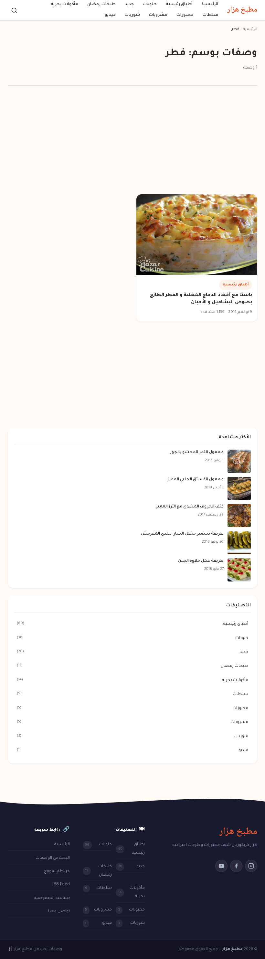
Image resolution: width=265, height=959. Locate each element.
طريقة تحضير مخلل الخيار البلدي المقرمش (182, 534)
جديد (129, 4)
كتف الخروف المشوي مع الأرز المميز (190, 507)
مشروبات (158, 15)
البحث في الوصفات (53, 858)
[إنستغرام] (251, 866)
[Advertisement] (132, 141)
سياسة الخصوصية (52, 898)
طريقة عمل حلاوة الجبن (201, 561)
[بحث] (14, 10)
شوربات (132, 15)
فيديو (110, 15)
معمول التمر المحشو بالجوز (197, 452)
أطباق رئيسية (179, 4)
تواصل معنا (59, 911)
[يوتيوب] (221, 866)
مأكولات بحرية (64, 4)
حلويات (150, 4)
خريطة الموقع (57, 871)
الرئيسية (209, 4)
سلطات (210, 15)
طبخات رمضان (101, 4)
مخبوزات (185, 15)
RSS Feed (61, 884)
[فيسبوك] (236, 866)
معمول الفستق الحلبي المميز (195, 479)
